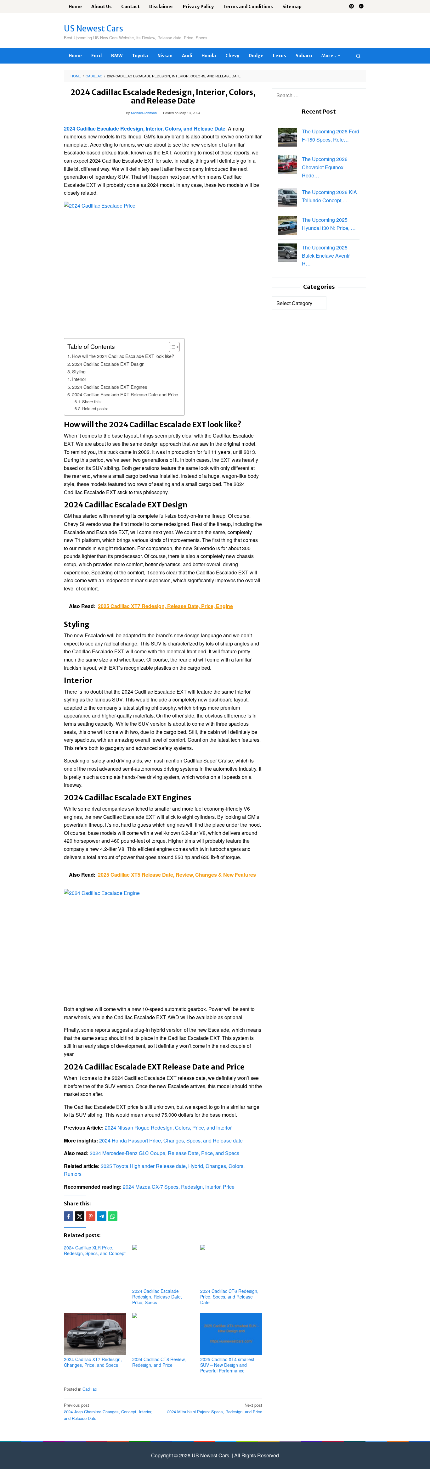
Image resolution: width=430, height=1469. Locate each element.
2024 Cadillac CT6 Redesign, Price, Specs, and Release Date (229, 1296)
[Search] (358, 56)
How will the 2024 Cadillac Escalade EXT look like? (123, 356)
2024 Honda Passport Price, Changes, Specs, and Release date (171, 1140)
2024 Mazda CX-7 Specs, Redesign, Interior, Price (179, 1186)
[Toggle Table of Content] (171, 347)
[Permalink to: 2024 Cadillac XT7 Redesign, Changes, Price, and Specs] (95, 1334)
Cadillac (89, 1389)
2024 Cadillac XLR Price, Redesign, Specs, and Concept (95, 1250)
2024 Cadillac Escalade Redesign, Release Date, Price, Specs (157, 1296)
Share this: (92, 402)
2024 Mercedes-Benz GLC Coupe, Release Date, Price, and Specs (164, 1153)
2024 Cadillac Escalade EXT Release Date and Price (125, 394)
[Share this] (68, 1216)
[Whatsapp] (112, 1216)
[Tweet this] (79, 1216)
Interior (79, 379)
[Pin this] (90, 1216)
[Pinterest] (351, 6)
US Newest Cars (93, 28)
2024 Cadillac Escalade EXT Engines (109, 386)
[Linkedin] (361, 6)
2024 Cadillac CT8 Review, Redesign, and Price (159, 1362)
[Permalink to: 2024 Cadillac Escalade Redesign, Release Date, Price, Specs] (163, 1266)
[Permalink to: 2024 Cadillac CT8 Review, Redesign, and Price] (163, 1334)
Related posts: (95, 408)
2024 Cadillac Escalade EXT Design (108, 363)
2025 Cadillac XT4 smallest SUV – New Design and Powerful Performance (227, 1365)
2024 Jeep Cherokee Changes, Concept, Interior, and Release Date (108, 1411)
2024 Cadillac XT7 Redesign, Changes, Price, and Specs (93, 1362)
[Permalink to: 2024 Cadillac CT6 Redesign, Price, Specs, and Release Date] (231, 1266)
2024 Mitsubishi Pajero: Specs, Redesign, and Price (214, 1408)
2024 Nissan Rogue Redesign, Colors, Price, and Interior (168, 1127)
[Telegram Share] (101, 1216)
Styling (79, 371)
